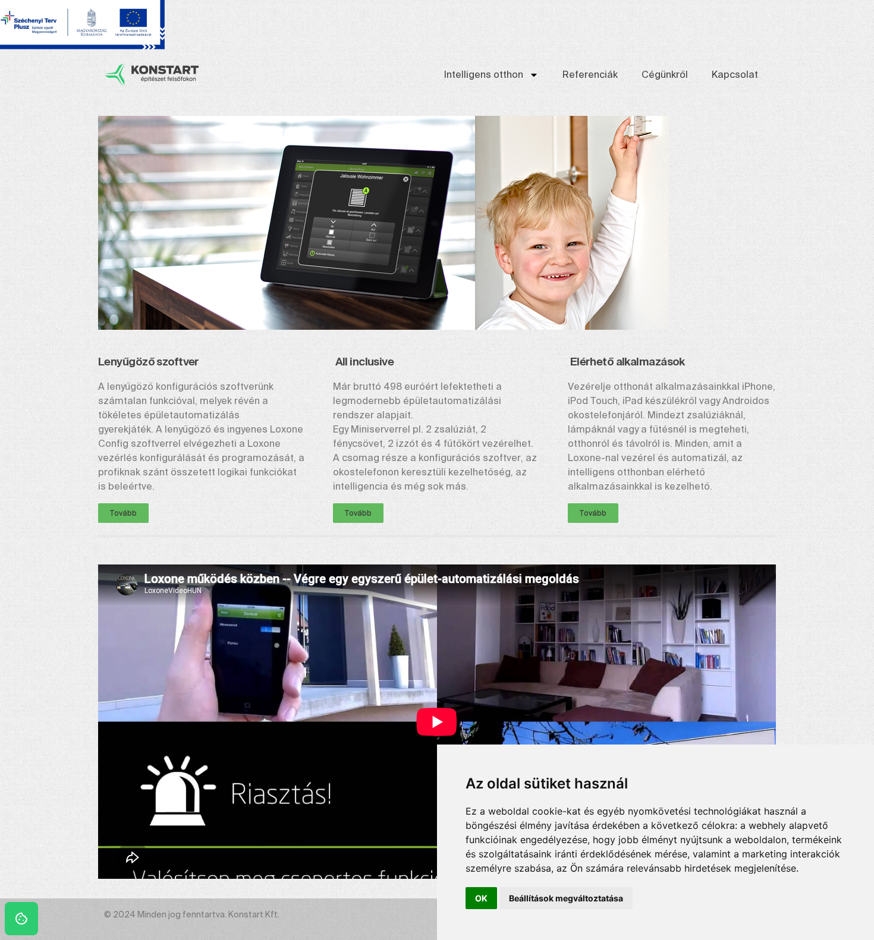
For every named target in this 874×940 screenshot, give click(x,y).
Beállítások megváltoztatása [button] (566, 898)
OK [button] (481, 898)
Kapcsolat (735, 74)
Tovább (123, 513)
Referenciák (590, 74)
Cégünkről (665, 74)
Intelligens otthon (483, 74)
